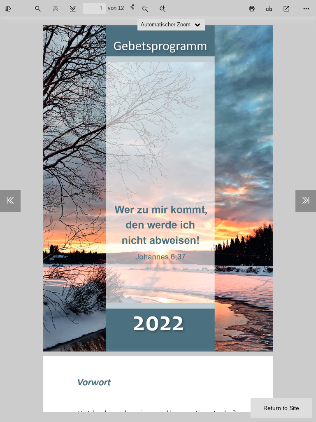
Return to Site (281, 408)
